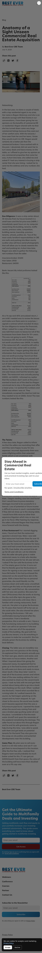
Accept (7, 947)
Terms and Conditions (13, 492)
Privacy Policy (8, 943)
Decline (17, 947)
